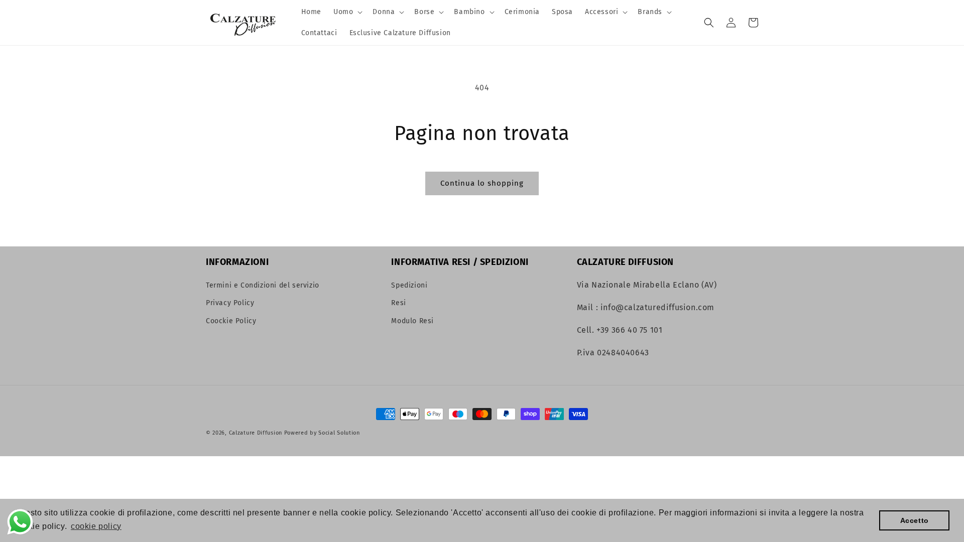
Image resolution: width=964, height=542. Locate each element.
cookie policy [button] (96, 526)
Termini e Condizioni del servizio (262, 285)
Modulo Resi (412, 321)
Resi (398, 303)
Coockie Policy (231, 321)
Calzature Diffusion (255, 433)
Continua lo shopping (482, 183)
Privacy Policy (230, 303)
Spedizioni (409, 285)
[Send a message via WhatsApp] (20, 522)
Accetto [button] (914, 520)
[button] (347, 12)
